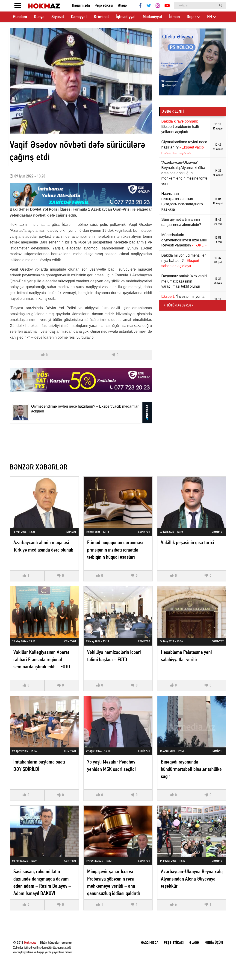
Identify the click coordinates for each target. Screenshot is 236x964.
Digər (191, 17)
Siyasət (57, 17)
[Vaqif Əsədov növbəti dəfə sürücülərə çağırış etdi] (81, 81)
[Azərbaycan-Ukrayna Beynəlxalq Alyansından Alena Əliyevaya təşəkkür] (191, 831)
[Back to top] (223, 951)
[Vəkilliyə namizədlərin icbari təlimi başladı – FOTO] (118, 612)
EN (209, 17)
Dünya (39, 17)
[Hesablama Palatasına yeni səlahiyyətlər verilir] (191, 612)
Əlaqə (122, 5)
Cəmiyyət (79, 17)
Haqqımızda (81, 5)
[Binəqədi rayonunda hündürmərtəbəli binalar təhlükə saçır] (191, 721)
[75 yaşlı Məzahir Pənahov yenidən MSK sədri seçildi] (118, 721)
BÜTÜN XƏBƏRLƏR (180, 305)
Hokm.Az (30, 943)
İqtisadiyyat (126, 17)
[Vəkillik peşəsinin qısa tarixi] (191, 502)
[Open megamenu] (18, 5)
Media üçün (214, 943)
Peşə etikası (103, 5)
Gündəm (20, 17)
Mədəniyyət (152, 17)
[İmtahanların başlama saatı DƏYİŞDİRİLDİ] (44, 721)
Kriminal (101, 17)
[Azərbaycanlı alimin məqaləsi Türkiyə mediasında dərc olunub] (44, 502)
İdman (174, 17)
